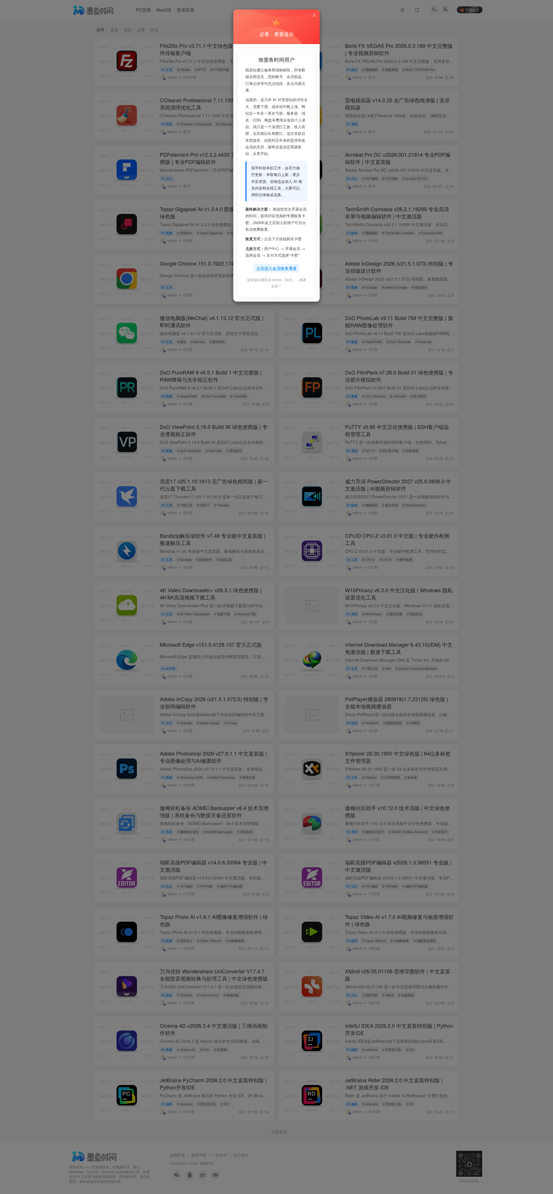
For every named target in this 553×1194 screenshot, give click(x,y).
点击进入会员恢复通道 (276, 268)
